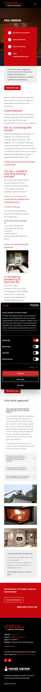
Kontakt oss (12, 87)
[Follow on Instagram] (9, 660)
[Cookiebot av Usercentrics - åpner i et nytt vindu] (30, 305)
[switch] (36, 346)
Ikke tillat (20, 385)
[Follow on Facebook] (5, 660)
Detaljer (32, 367)
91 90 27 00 (15, 634)
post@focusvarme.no (17, 637)
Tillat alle (20, 373)
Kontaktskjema (13, 599)
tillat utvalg (20, 379)
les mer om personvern (26, 654)
